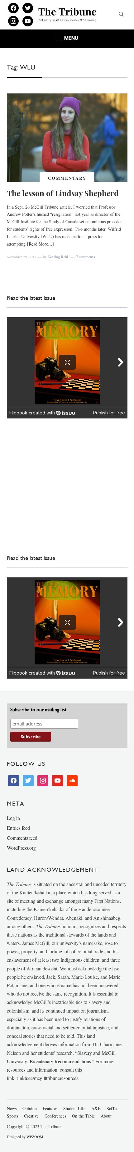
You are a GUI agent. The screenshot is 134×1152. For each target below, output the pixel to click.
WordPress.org (21, 847)
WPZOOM (34, 1136)
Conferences (55, 1116)
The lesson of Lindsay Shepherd (63, 193)
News (12, 1108)
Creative (31, 1116)
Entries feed (18, 827)
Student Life (74, 1108)
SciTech (114, 1108)
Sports (12, 1116)
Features (50, 1108)
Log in (13, 818)
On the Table (83, 1116)
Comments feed (22, 837)
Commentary (67, 178)
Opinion (29, 1108)
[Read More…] (40, 244)
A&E (96, 1108)
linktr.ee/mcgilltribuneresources (47, 1078)
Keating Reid (57, 257)
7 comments (85, 257)
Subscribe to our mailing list (38, 709)
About (106, 1116)
